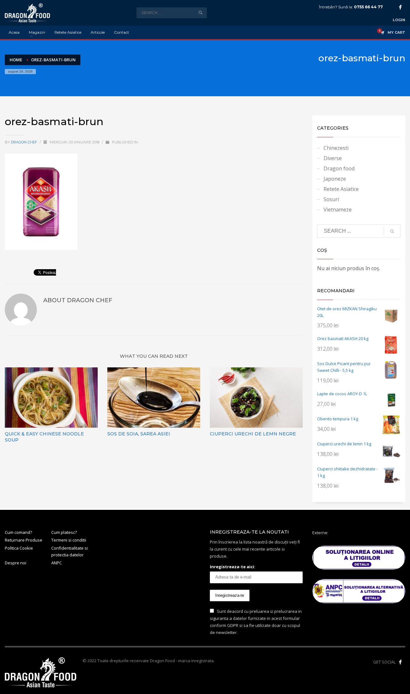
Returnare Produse (23, 540)
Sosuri (331, 199)
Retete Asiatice (341, 189)
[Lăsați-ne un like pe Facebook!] (400, 662)
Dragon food (339, 168)
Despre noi (15, 563)
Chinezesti (336, 147)
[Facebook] (400, 7)
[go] (200, 12)
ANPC (56, 563)
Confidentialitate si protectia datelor (69, 551)
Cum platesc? (64, 532)
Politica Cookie (19, 548)
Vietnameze (338, 209)
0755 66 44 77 (368, 6)
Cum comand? (18, 532)
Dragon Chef (24, 142)
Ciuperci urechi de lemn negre (253, 434)
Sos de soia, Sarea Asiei (138, 434)
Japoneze (335, 178)
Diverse (333, 158)
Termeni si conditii (68, 540)
